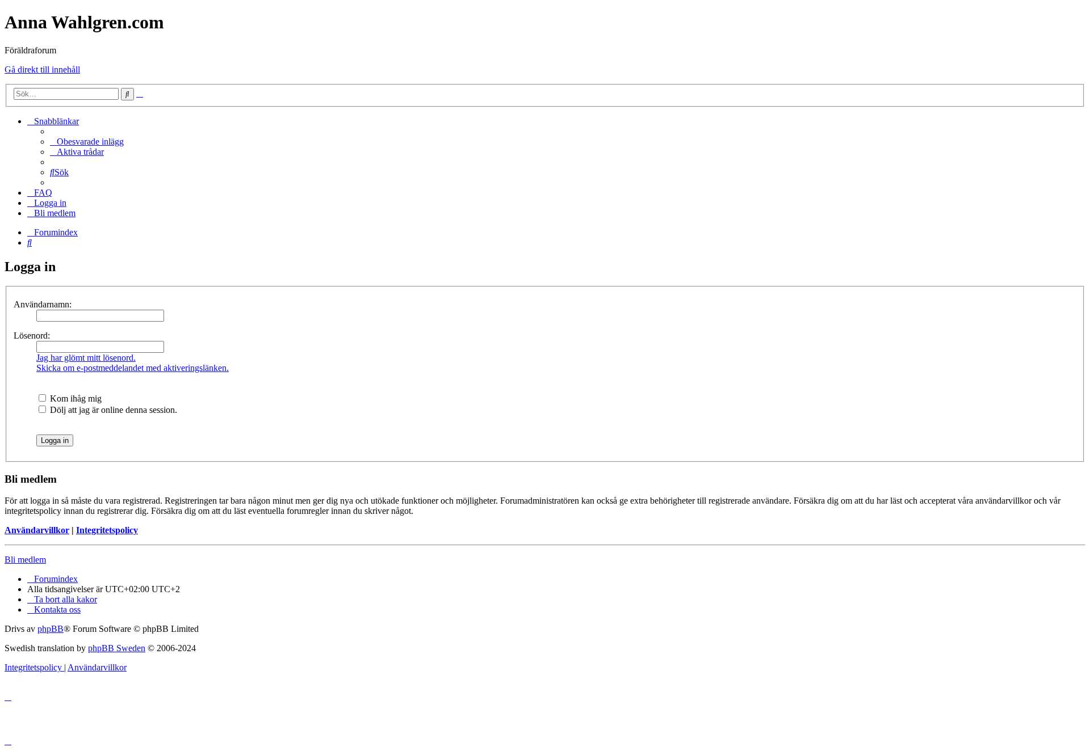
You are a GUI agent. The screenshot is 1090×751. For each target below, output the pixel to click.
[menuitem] (87, 141)
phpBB (50, 629)
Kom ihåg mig (75, 398)
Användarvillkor (37, 530)
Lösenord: (32, 335)
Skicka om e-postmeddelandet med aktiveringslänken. (132, 368)
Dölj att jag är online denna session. (112, 410)
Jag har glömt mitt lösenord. (86, 357)
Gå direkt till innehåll (42, 69)
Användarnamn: (43, 304)
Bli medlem (25, 559)
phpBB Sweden (116, 648)
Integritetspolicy (107, 530)
